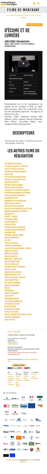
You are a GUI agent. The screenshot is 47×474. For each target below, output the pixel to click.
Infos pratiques (11, 383)
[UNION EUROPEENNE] (12, 455)
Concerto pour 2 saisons (14, 187)
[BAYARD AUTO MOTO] (25, 420)
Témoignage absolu (12, 298)
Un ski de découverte (12, 304)
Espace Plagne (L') (11, 222)
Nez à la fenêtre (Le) (12, 261)
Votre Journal (10, 320)
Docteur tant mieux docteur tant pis (18, 208)
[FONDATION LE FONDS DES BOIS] (15, 406)
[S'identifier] (34, 3)
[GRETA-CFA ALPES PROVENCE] (6, 438)
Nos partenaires (18, 384)
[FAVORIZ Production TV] (12, 432)
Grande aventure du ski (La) (15, 227)
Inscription (26, 359)
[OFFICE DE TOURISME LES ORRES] (25, 450)
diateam (30, 460)
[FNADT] (31, 398)
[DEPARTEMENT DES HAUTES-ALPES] (15, 413)
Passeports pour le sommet (15, 267)
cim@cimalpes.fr (13, 344)
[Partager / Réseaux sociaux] (38, 3)
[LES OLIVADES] (12, 444)
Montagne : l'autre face (13, 259)
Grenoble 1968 (10, 232)
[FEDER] (23, 406)
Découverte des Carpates (14, 206)
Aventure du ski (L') (12, 182)
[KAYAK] (19, 438)
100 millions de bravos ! (13, 163)
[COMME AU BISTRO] (25, 426)
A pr (9, 376)
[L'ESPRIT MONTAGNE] (25, 438)
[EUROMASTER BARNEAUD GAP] (6, 432)
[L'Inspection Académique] (31, 438)
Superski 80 (9, 296)
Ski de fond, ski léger (12, 285)
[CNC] (15, 398)
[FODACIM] (25, 432)
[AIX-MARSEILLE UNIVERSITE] (12, 420)
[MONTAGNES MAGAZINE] (38, 444)
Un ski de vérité (10, 306)
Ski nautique (9, 290)
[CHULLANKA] (19, 426)
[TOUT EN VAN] (38, 450)
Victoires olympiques (12, 317)
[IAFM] (12, 438)
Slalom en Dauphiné (12, 293)
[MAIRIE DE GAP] (23, 413)
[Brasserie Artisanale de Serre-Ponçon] (31, 420)
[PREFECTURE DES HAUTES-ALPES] (7, 413)
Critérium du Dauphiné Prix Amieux (17, 193)
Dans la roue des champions (15, 195)
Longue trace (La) (11, 251)
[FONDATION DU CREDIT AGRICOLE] (39, 398)
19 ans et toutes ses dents (14, 169)
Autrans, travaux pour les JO (15, 179)
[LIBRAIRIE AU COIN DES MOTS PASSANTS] (19, 444)
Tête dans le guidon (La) (13, 301)
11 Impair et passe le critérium (16, 166)
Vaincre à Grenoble (12, 312)
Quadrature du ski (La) (13, 272)
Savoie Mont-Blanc (11, 280)
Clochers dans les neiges (14, 185)
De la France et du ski (12, 203)
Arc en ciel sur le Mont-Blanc (15, 177)
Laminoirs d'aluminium (13, 245)
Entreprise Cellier (11, 219)
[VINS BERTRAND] (6, 455)
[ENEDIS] (38, 426)
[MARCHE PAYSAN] (31, 444)
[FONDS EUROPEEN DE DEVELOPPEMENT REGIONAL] (31, 406)
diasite (24, 461)
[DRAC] (23, 398)
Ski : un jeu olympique (12, 282)
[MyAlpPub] (6, 450)
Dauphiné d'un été (11, 198)
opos (11, 376)
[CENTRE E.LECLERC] (12, 426)
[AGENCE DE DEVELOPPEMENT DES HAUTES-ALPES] (6, 420)
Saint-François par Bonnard (15, 277)
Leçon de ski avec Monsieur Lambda (18, 248)
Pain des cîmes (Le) (12, 264)
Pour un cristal (10, 269)
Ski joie (7, 288)
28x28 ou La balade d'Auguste (15, 171)
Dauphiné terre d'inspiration (15, 201)
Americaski (9, 174)
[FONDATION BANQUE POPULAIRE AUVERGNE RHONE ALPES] (31, 432)
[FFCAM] (19, 432)
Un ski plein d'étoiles (12, 309)
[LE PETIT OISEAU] (6, 444)
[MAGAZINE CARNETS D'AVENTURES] (25, 444)
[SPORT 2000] (31, 450)
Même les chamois (11, 253)
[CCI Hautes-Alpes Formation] (6, 426)
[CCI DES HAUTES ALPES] (7, 398)
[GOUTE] (38, 432)
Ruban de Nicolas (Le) (12, 275)
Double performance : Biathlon (16, 211)
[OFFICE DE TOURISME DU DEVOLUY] (19, 450)
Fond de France (10, 224)
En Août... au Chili (11, 216)
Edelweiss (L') (9, 214)
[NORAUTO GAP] (12, 450)
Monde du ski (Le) (11, 256)
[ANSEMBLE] (19, 420)
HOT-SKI (7, 240)
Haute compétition (12, 237)
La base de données (11, 379)
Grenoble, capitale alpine (14, 235)
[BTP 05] (38, 420)
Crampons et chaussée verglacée (17, 190)
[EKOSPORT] (31, 426)
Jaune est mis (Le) (11, 243)
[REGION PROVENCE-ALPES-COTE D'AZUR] (39, 406)
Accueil (10, 374)
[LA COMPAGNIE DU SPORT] (38, 438)
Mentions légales (12, 460)
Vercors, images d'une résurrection (18, 314)
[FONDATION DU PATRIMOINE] (7, 406)
